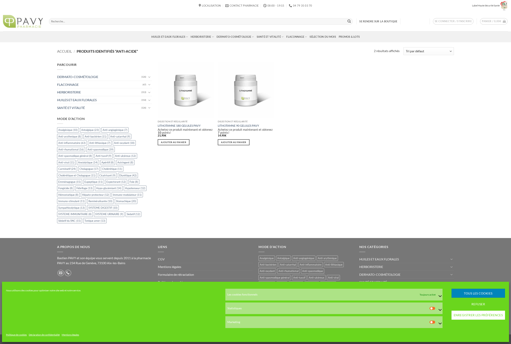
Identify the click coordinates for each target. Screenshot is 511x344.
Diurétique (128, 175)
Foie (134, 181)
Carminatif (67, 168)
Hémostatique (68, 194)
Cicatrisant (107, 175)
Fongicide (65, 188)
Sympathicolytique (71, 207)
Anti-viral (66, 162)
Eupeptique (93, 181)
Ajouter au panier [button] (173, 142)
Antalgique (90, 129)
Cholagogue (88, 168)
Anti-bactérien (96, 136)
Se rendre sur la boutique (378, 21)
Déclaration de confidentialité (44, 334)
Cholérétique (112, 168)
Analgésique (68, 129)
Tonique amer (94, 220)
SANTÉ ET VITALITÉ (269, 36)
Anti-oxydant (124, 142)
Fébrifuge (84, 188)
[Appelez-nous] (68, 273)
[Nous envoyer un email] (60, 273)
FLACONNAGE (295, 36)
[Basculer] (149, 76)
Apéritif (107, 162)
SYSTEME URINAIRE (109, 214)
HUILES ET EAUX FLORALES (168, 36)
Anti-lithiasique (99, 142)
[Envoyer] (349, 21)
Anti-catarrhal (120, 136)
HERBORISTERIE (201, 36)
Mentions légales (70, 334)
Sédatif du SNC (69, 220)
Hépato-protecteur (95, 194)
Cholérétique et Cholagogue (77, 175)
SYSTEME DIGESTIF (103, 207)
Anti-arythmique (69, 136)
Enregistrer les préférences (478, 315)
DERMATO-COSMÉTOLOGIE (234, 36)
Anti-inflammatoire (72, 142)
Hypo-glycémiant (108, 188)
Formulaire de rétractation (176, 274)
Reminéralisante (100, 201)
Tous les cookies (478, 293)
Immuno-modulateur (127, 194)
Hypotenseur (135, 188)
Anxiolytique (88, 162)
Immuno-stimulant (71, 201)
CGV (161, 259)
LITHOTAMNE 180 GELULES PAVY (179, 125)
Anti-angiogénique (115, 129)
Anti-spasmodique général (75, 155)
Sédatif (133, 214)
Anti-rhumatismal (71, 149)
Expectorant (116, 181)
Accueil (64, 51)
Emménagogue (69, 181)
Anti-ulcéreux (125, 155)
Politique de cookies (16, 334)
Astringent (125, 162)
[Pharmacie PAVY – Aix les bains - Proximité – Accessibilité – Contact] (23, 21)
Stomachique (126, 201)
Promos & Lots (349, 36)
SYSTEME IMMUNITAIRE (75, 214)
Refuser (478, 304)
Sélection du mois (323, 36)
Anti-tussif (103, 155)
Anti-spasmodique (100, 149)
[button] (453, 21)
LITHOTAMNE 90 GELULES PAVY (238, 125)
